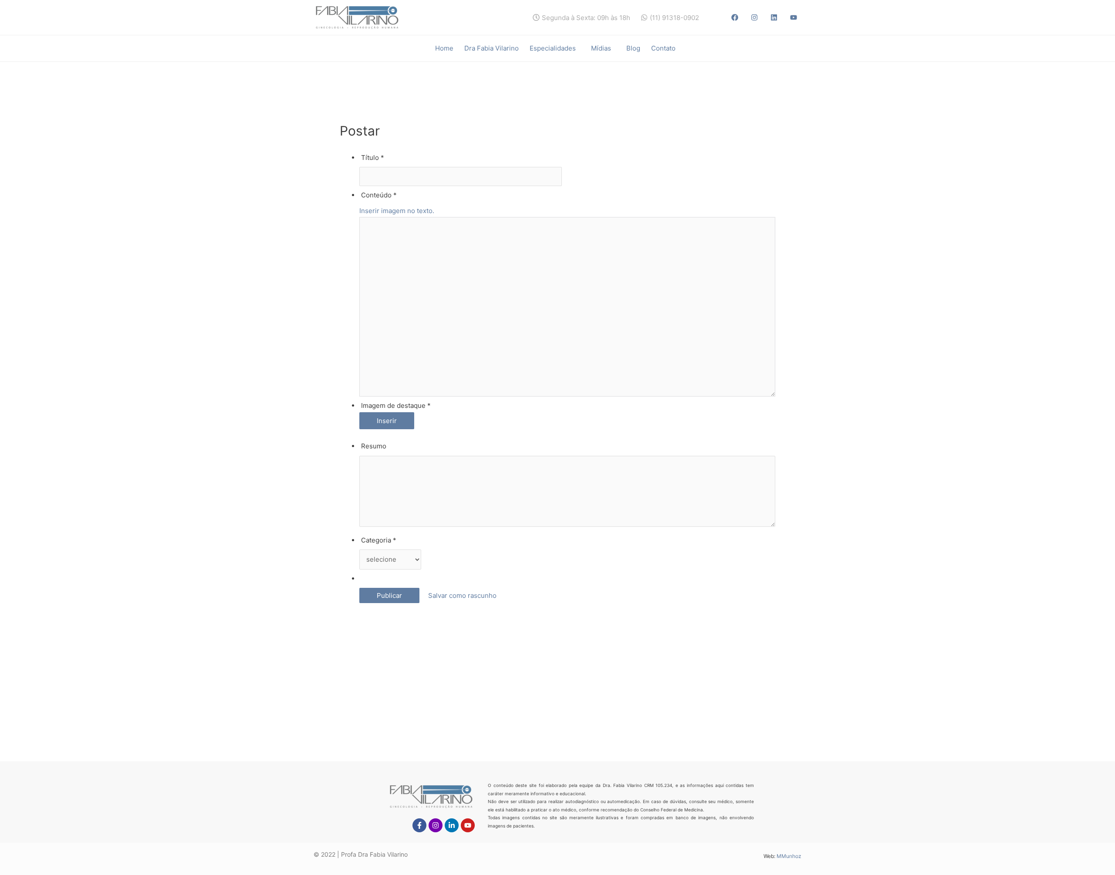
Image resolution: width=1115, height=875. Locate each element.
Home (444, 48)
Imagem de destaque (396, 405)
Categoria (378, 540)
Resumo (373, 446)
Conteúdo (379, 195)
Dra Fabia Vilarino (491, 48)
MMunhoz (789, 856)
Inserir (387, 421)
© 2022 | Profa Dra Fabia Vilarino (361, 854)
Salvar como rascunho (461, 595)
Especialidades (553, 48)
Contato (663, 48)
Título (372, 157)
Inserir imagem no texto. (396, 211)
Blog (633, 48)
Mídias (601, 48)
